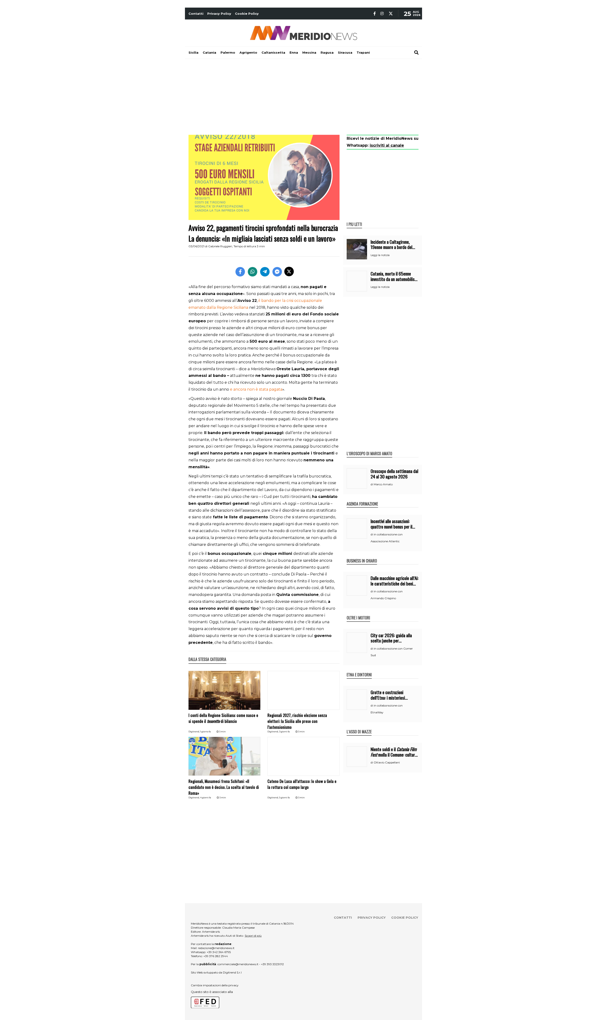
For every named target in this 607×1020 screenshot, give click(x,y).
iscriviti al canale (387, 145)
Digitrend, (194, 731)
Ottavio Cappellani (387, 762)
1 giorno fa (205, 731)
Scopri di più (253, 935)
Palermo (228, 52)
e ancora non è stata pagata (256, 389)
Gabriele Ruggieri (220, 246)
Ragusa (327, 52)
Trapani (363, 52)
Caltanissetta (273, 52)
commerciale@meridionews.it (237, 964)
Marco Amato (383, 484)
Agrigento (248, 52)
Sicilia (193, 52)
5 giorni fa (284, 797)
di (372, 484)
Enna (294, 52)
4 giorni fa (205, 797)
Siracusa (345, 52)
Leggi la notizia (380, 255)
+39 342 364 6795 (219, 952)
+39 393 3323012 (272, 964)
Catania (209, 52)
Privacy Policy (219, 13)
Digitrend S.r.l (232, 972)
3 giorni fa (284, 731)
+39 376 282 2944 (215, 956)
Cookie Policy (247, 13)
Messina (309, 52)
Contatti (196, 13)
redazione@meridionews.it (216, 948)
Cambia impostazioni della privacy (215, 985)
